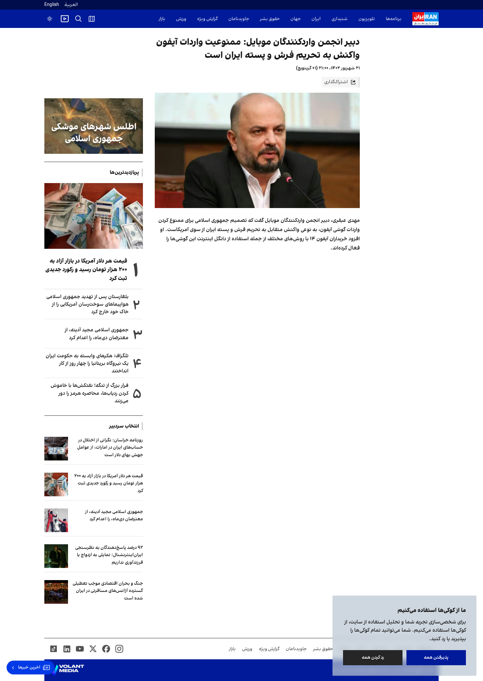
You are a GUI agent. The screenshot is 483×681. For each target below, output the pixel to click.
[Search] (78, 18)
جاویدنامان (238, 18)
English (51, 4)
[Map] (91, 18)
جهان (295, 18)
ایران (316, 18)
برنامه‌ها (394, 18)
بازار (162, 18)
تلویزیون (366, 18)
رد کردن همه (373, 657)
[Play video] (65, 19)
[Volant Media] (67, 670)
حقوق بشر (270, 18)
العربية (71, 4)
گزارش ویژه (207, 18)
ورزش (181, 18)
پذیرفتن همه (436, 657)
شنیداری (340, 18)
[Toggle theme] (49, 18)
